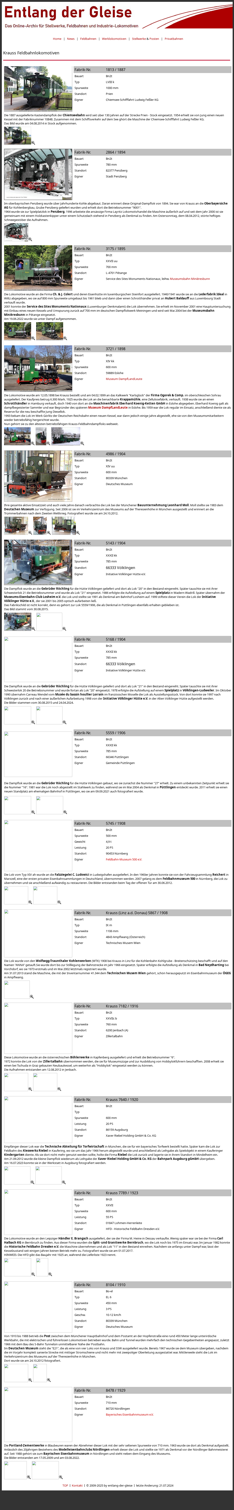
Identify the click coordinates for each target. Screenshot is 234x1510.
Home (57, 39)
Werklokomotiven (114, 39)
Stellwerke (139, 39)
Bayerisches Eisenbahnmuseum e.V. (130, 1414)
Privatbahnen (174, 39)
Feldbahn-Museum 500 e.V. (124, 859)
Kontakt (77, 1485)
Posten (154, 39)
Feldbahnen (88, 39)
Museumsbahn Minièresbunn (190, 279)
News (71, 39)
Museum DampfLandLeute (124, 379)
